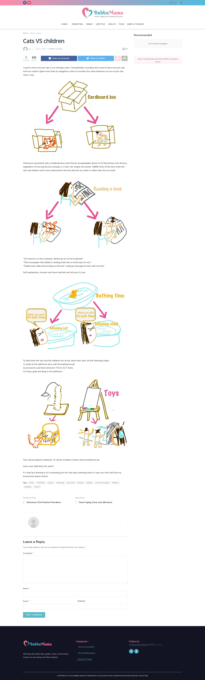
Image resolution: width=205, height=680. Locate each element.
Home (64, 24)
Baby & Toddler (135, 24)
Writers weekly (35, 33)
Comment (28, 553)
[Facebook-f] (136, 651)
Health (112, 24)
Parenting (77, 24)
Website (81, 601)
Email (26, 601)
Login (174, 3)
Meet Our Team (85, 659)
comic (50, 483)
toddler (27, 487)
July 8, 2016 (41, 49)
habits (89, 483)
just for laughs (102, 483)
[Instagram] (131, 651)
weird (36, 487)
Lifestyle (100, 24)
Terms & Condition (86, 647)
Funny (80, 483)
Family (89, 24)
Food (121, 24)
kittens (115, 483)
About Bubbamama (86, 653)
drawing (60, 483)
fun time (71, 483)
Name (26, 588)
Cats (32, 483)
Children (41, 483)
